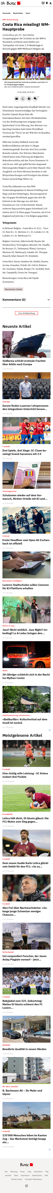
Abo (6, 1172)
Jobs (29, 1172)
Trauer (22, 1172)
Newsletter (38, 1172)
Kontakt (8, 1175)
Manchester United (13, 289)
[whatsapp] (23, 99)
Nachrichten (18, 13)
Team (16, 1175)
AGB (46, 1175)
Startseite (6, 13)
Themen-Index (16, 1179)
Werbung (13, 1172)
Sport (28, 13)
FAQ (46, 1172)
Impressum (25, 1175)
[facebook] (29, 99)
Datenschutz (37, 1175)
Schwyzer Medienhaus (33, 1179)
